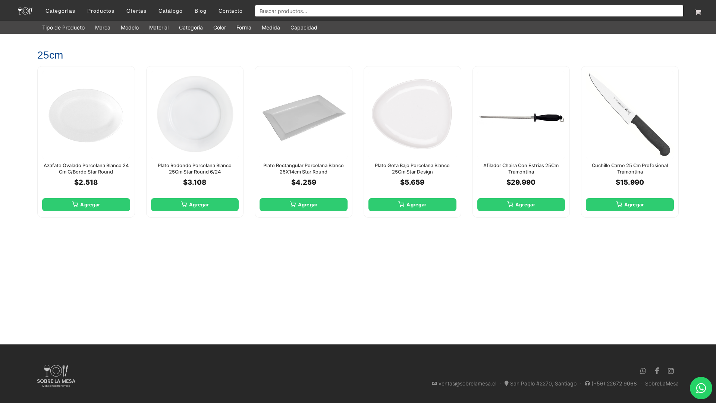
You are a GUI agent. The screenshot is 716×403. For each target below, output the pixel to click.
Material (159, 27)
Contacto (231, 11)
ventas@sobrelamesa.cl (467, 383)
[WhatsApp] (643, 371)
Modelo (130, 27)
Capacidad (304, 27)
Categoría (191, 27)
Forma (243, 27)
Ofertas (136, 11)
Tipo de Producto (63, 27)
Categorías (60, 11)
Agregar (90, 204)
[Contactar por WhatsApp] (701, 388)
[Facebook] (657, 371)
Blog (201, 11)
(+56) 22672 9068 (614, 383)
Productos (100, 11)
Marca (102, 27)
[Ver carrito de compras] (697, 10)
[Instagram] (671, 371)
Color (219, 27)
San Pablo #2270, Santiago (543, 383)
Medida (271, 27)
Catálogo (170, 11)
